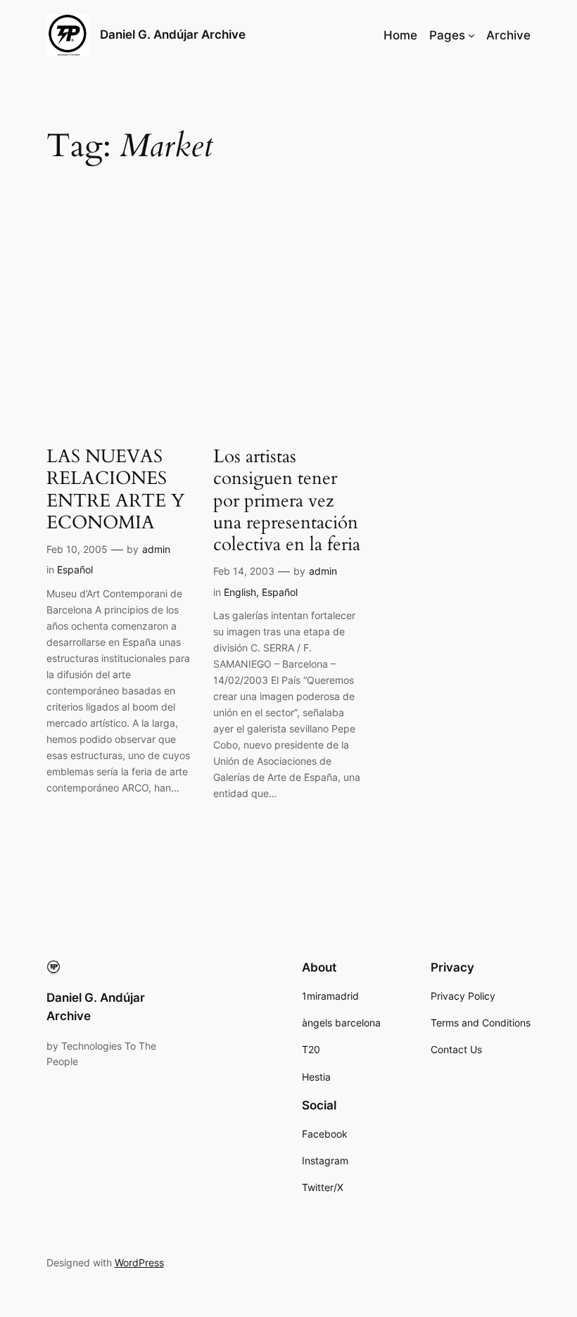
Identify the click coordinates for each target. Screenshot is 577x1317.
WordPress (139, 1262)
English (240, 592)
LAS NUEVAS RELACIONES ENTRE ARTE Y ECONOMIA (115, 489)
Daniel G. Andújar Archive (173, 34)
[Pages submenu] (471, 35)
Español (75, 569)
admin (156, 549)
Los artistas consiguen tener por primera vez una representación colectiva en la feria (286, 500)
